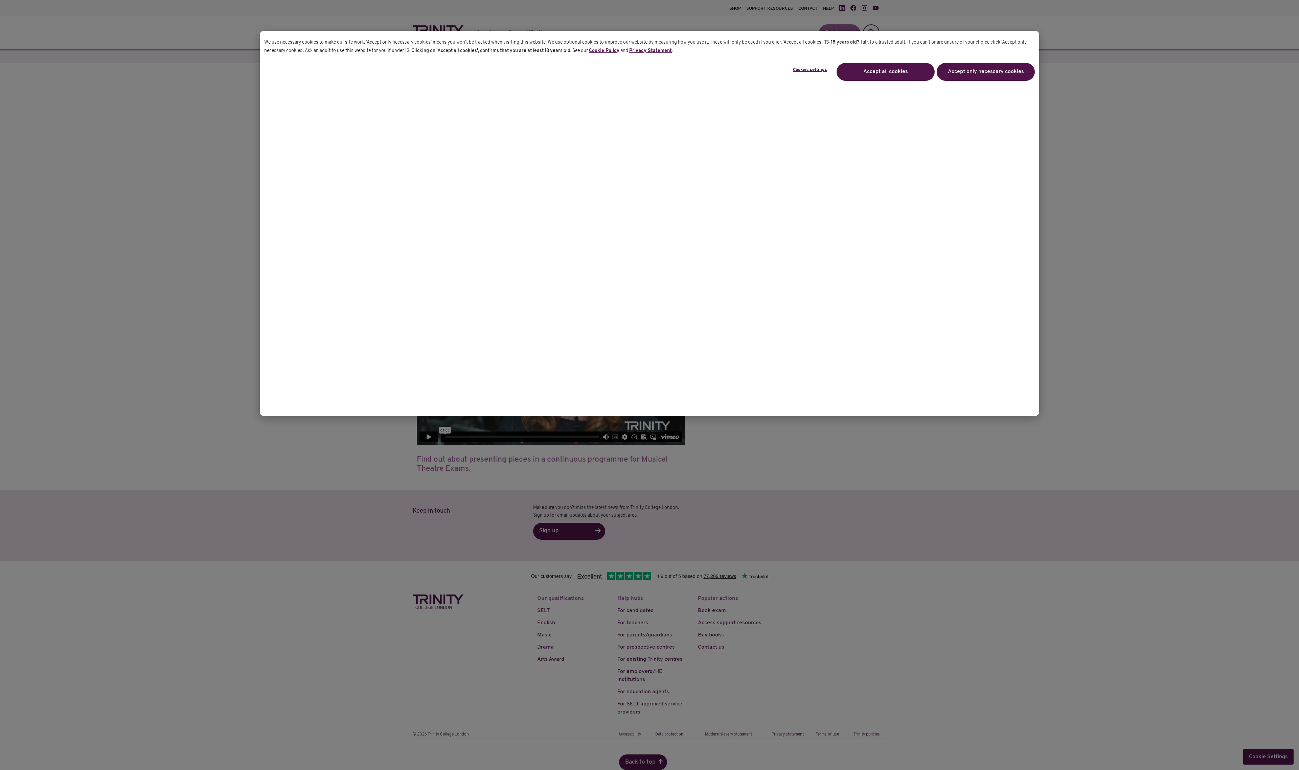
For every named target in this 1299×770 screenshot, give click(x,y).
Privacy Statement (650, 51)
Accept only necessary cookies (986, 71)
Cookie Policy (604, 51)
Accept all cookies (885, 71)
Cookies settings (810, 70)
